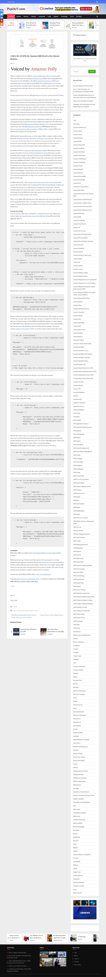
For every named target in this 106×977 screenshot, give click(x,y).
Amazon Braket (77, 141)
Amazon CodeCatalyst (79, 155)
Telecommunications (78, 882)
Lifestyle (33, 16)
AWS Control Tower (78, 476)
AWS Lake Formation (79, 537)
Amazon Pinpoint (78, 316)
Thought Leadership (78, 886)
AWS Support (76, 586)
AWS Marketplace (78, 548)
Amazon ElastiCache (78, 213)
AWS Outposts (77, 551)
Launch (75, 764)
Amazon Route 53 (78, 336)
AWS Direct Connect (78, 493)
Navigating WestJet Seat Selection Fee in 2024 (45, 24)
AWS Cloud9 (76, 455)
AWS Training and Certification (81, 611)
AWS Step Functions (78, 579)
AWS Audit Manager (78, 434)
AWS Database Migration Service (82, 486)
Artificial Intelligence (78, 410)
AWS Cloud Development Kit (81, 448)
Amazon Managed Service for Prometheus (84, 283)
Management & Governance (80, 771)
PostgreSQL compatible (79, 813)
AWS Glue (76, 500)
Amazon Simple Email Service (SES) (83, 368)
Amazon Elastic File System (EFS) (82, 206)
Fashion (19, 16)
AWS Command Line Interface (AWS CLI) (45, 81)
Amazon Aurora (77, 134)
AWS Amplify (77, 420)
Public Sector (76, 816)
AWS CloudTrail (77, 458)
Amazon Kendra (77, 259)
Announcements (77, 399)
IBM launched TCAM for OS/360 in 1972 (37, 124)
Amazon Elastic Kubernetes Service (82, 210)
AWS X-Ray (76, 628)
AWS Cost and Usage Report (81, 479)
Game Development (78, 712)
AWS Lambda (77, 541)
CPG (74, 663)
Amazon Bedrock (78, 138)
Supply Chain (76, 872)
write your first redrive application (27, 581)
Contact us (76, 958)
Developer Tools (77, 680)
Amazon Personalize (78, 312)
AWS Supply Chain (78, 583)
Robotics (75, 848)
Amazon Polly (77, 319)
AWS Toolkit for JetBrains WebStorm (83, 604)
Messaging (76, 788)
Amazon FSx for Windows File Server (83, 241)
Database (75, 673)
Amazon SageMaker (78, 347)
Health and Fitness (78, 733)
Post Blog (78, 16)
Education (88, 27)
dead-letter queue (37, 78)
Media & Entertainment (79, 781)
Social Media (76, 861)
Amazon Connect (78, 166)
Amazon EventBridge (79, 220)
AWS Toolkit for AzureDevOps (81, 593)
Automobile (42, 16)
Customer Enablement (79, 666)
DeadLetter (22, 610)
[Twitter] (1, 14)
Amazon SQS (23, 136)
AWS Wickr (76, 625)
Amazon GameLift (78, 245)
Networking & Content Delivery (81, 802)
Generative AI (77, 722)
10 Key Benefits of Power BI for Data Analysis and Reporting (22, 24)
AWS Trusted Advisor (79, 618)
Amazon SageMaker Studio (80, 361)
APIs (18, 610)
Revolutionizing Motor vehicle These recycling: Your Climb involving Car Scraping (45, 937)
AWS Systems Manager (79, 590)
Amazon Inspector (78, 252)
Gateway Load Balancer (79, 715)
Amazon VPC (77, 389)
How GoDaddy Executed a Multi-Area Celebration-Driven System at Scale (57, 630)
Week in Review (77, 893)
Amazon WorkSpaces (79, 392)
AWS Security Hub (78, 562)
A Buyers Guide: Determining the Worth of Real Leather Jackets (92, 937)
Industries (75, 750)
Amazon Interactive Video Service (82, 255)
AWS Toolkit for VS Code (80, 607)
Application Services (78, 406)
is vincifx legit (67, 937)
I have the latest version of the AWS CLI (33, 216)
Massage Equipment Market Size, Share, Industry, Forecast (68, 24)
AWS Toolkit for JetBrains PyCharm (82, 600)
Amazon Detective (78, 173)
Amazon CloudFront (78, 148)
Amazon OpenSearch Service (81, 309)
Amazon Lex (76, 262)
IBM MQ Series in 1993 (32, 126)
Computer (11, 16)
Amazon (14, 610)
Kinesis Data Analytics (79, 757)
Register (56, 16)
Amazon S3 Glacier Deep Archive (82, 343)
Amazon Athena (77, 131)
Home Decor (76, 743)
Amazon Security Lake (79, 364)
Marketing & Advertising (79, 778)
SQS (37, 610)
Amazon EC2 (77, 183)
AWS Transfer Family (79, 614)
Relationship (76, 837)
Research (65, 27)
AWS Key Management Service (81, 534)
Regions (75, 834)
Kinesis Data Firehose (79, 760)
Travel (72, 16)
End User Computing (79, 694)
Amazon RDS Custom (79, 329)
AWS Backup (76, 437)
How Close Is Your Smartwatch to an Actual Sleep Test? (29, 630)
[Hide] (0, 27)
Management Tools (78, 774)
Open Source (76, 809)
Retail (74, 844)
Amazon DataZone (78, 169)
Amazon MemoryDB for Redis (81, 298)
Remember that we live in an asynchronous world (24, 579)
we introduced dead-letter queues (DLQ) (35, 150)
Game (75, 708)
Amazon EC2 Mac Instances (80, 187)
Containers (76, 659)
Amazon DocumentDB (79, 176)
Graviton (75, 729)
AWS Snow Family (78, 572)
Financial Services (78, 705)
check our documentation (43, 574)
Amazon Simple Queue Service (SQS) (83, 375)
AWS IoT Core (77, 527)
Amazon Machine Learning (80, 273)
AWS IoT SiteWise (78, 530)
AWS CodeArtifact (78, 462)
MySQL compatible (78, 799)
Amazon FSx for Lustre (79, 231)
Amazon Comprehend (79, 162)
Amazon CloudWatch (79, 152)
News (74, 806)
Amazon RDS (77, 326)
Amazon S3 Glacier (78, 340)
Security (75, 851)
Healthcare (76, 736)
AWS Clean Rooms (78, 444)
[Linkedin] (1, 17)
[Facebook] (1, 10)
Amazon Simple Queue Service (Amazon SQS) (46, 76)
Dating (75, 677)
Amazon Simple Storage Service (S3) (83, 378)
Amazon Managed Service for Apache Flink (84, 280)
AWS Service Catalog (79, 569)
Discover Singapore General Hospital (83, 86)
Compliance (76, 645)
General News (77, 719)
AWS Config (76, 472)
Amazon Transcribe (78, 382)
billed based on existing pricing (48, 562)
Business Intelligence (78, 642)
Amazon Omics (77, 305)
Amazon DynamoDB (79, 180)
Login (49, 16)
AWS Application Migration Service (82, 427)
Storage (75, 868)
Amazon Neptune (78, 302)
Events (75, 698)
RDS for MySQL (77, 823)
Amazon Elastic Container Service (82, 203)
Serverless (76, 858)
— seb (12, 586)
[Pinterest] (1, 20)
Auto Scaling (76, 413)
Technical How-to (78, 875)
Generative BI (77, 726)
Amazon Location (78, 269)
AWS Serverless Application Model (82, 565)
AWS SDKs (26, 81)
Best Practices (77, 631)
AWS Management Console (80, 544)
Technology (64, 16)
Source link (13, 600)
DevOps (75, 684)
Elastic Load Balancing (79, 691)
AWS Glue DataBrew (79, 504)
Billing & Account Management (81, 635)
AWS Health (76, 507)
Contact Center (77, 656)
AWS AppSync (77, 431)
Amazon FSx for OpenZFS (80, 238)
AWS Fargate (76, 497)
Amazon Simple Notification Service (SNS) (84, 371)
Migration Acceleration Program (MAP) (83, 795)
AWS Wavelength (77, 621)
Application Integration (79, 403)
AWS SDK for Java (78, 558)
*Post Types (76, 124)
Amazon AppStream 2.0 (79, 127)
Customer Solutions (78, 670)
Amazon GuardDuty (78, 248)
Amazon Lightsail (78, 266)
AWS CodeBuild (77, 465)
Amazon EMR (77, 217)
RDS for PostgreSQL (78, 827)
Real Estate (76, 830)
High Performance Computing (81, 739)
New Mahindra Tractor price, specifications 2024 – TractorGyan (22, 937)
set (34, 610)
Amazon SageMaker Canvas (80, 350)
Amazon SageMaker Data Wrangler (82, 354)
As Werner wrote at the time (45, 138)
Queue (27, 610)
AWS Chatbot (76, 441)
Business (26, 16)
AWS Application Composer (80, 424)
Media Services (77, 785)
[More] (1, 24)
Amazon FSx (76, 227)
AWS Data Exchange (78, 483)
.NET (74, 120)
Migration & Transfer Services (81, 792)
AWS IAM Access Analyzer (80, 518)
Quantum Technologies (79, 820)
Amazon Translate (78, 385)
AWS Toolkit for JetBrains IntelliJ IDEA (83, 597)
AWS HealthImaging (78, 511)
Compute (75, 649)
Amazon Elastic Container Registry (82, 199)
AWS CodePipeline (78, 469)
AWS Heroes (76, 514)
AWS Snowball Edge (78, 576)
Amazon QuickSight (78, 323)
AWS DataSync (77, 490)
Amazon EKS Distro (78, 190)
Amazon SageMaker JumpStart (81, 357)
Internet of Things (78, 753)
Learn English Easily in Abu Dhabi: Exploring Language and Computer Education (92, 24)
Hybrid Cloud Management (80, 746)
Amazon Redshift (78, 333)
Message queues (15, 100)
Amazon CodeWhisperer (79, 159)
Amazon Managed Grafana (80, 276)
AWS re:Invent (77, 555)
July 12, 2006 (33, 136)
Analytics (75, 396)
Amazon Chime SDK (79, 145)
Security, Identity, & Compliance (82, 854)
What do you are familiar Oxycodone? (83, 101)
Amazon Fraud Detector (79, 224)
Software (75, 865)
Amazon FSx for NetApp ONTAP (82, 234)
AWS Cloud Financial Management (82, 451)
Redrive (31, 610)
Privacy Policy (11, 2)
